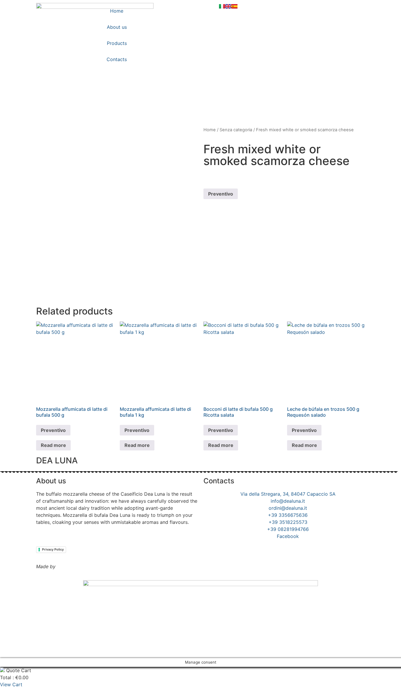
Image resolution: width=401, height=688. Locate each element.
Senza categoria (236, 129)
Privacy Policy (53, 549)
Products (117, 43)
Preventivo (220, 194)
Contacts (117, 59)
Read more (53, 445)
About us (117, 27)
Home (116, 11)
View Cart (11, 684)
